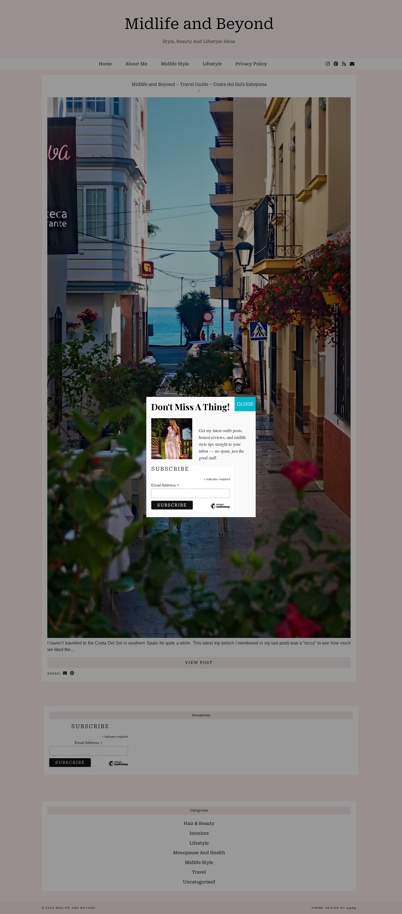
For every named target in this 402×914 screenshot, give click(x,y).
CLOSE (245, 404)
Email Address (165, 485)
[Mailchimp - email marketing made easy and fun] (220, 510)
